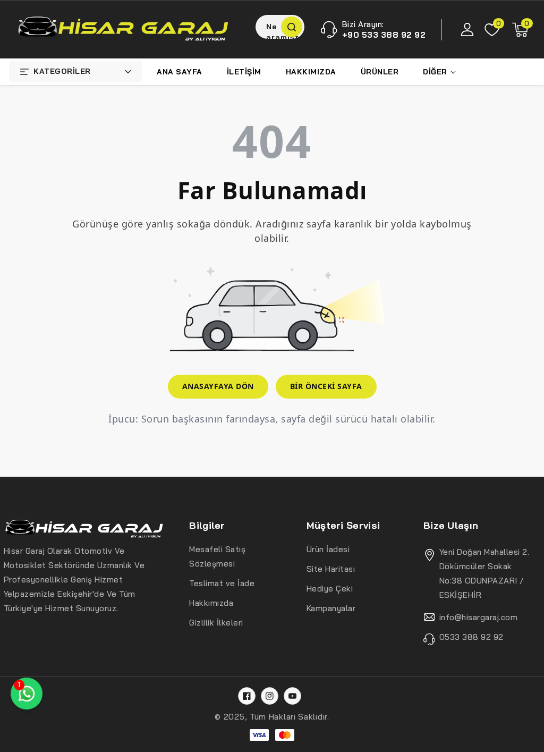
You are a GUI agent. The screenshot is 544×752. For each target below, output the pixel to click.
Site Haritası (331, 569)
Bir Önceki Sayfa (326, 386)
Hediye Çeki (330, 589)
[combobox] (280, 27)
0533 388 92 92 (471, 637)
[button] (520, 29)
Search (291, 26)
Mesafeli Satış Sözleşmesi (217, 556)
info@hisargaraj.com (478, 617)
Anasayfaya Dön (218, 386)
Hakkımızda (211, 603)
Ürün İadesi (328, 549)
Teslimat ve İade (221, 583)
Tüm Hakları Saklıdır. (289, 717)
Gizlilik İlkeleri (216, 623)
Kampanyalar (331, 608)
